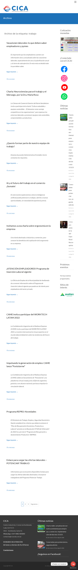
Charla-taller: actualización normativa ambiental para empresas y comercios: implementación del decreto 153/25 (71, 141)
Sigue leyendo (12, 72)
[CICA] (14, 8)
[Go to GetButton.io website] (73, 568)
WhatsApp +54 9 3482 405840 (14, 534)
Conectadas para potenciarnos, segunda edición (71, 194)
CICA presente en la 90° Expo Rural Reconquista (71, 233)
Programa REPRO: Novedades (21, 411)
